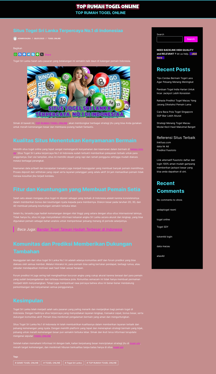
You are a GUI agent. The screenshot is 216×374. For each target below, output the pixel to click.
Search (160, 34)
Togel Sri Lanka (73, 363)
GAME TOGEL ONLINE (26, 363)
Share (48, 54)
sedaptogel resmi (166, 209)
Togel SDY (162, 226)
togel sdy (135, 343)
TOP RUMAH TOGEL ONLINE (101, 13)
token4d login (164, 236)
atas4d (160, 255)
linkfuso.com (164, 142)
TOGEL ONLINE (54, 38)
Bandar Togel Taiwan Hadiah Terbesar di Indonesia (79, 229)
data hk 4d (163, 146)
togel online (163, 219)
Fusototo (178, 160)
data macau (163, 246)
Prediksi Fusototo (166, 150)
